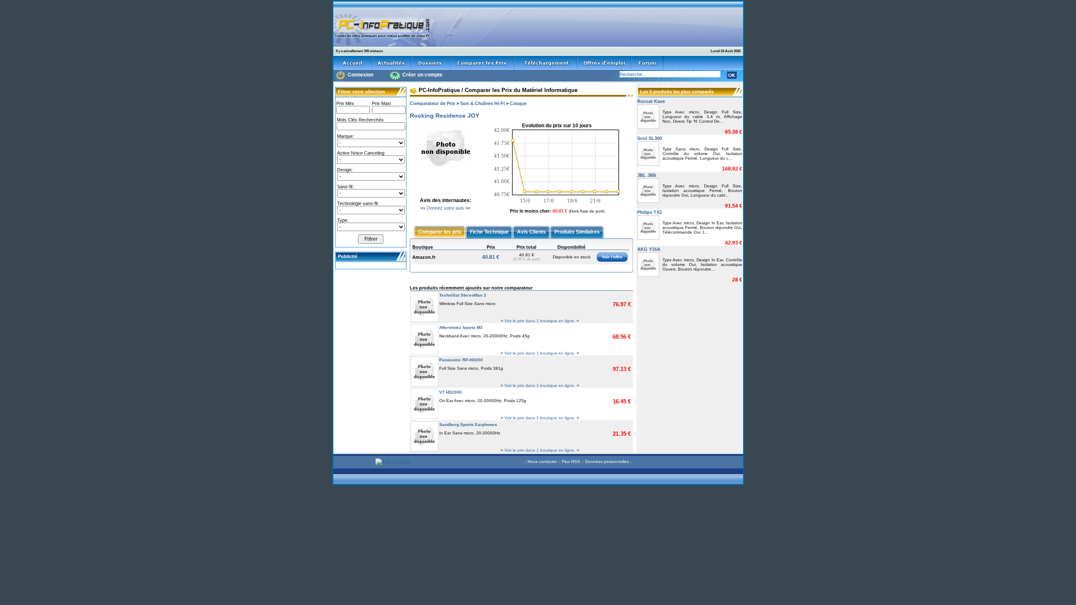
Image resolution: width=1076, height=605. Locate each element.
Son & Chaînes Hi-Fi (482, 103)
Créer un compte (422, 75)
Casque (518, 103)
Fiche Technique (489, 231)
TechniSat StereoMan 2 (462, 295)
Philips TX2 (649, 212)
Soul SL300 (649, 138)
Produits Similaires (577, 231)
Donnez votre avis (445, 207)
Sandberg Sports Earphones (468, 424)
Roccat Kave (651, 101)
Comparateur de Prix (432, 103)
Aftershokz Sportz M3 (461, 327)
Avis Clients (531, 231)
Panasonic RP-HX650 (461, 360)
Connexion (360, 75)
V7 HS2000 (450, 392)
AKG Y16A (648, 249)
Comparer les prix (440, 231)
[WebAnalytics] (353, 462)
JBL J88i (646, 175)
